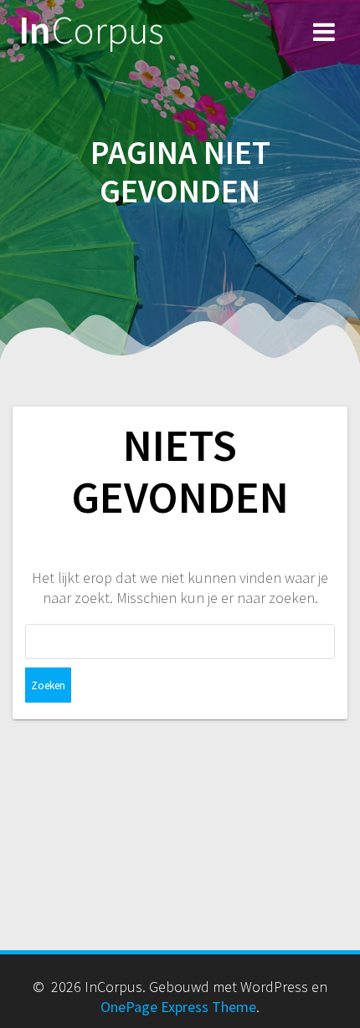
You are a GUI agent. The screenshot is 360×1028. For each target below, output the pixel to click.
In (91, 30)
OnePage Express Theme (178, 1006)
